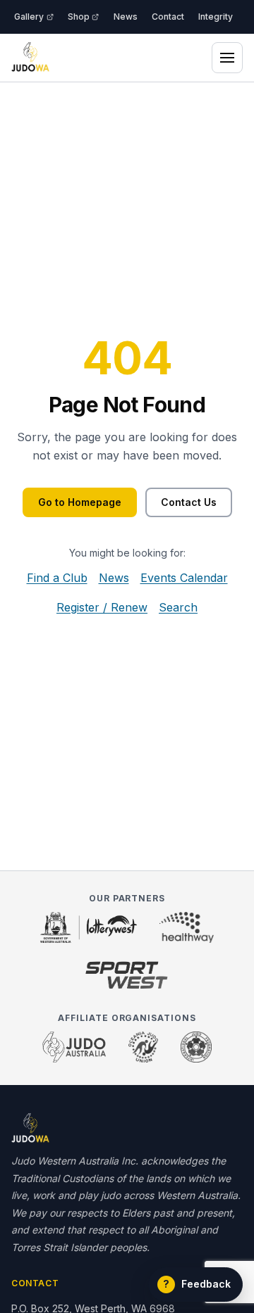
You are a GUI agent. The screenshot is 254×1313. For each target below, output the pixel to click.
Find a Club (57, 578)
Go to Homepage (79, 502)
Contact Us (189, 502)
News (126, 16)
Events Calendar (184, 578)
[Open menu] (227, 57)
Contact (168, 16)
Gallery (29, 16)
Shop (79, 16)
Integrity (215, 16)
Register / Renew (101, 607)
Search (178, 607)
